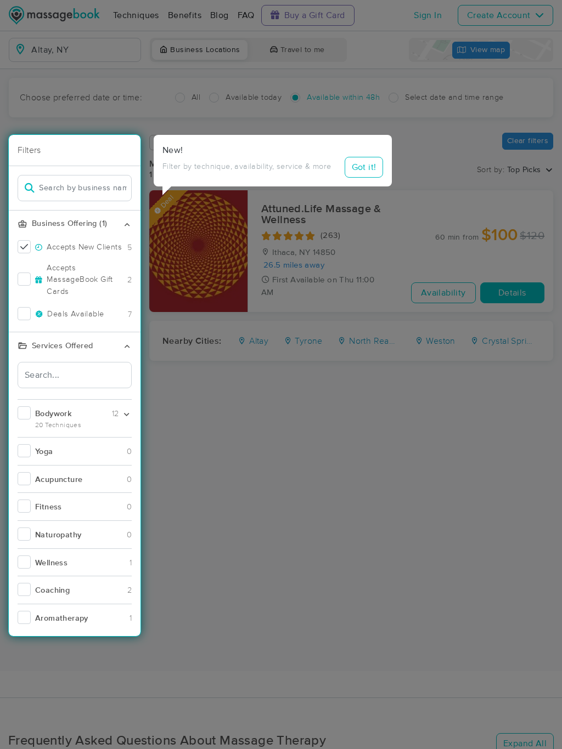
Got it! (364, 167)
